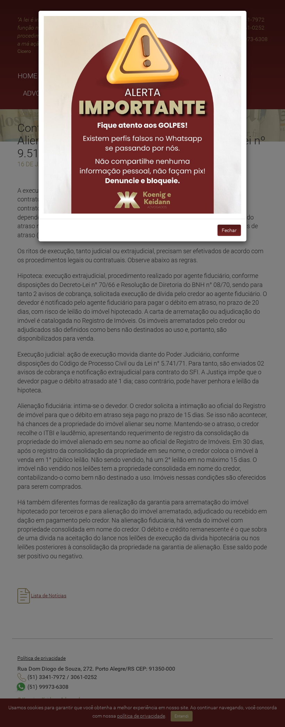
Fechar (229, 230)
